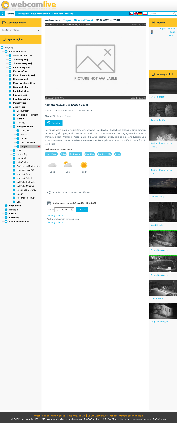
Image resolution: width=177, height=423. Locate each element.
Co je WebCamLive (40, 13)
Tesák (24, 138)
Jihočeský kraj (20, 59)
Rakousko (14, 217)
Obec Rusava (156, 298)
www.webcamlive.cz (57, 419)
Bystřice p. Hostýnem (27, 114)
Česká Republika (17, 51)
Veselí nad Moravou (26, 190)
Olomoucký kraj (21, 87)
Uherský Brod (23, 174)
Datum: (50, 209)
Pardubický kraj (21, 91)
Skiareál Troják (83, 20)
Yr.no (163, 419)
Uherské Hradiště (25, 170)
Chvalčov (25, 130)
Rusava (24, 134)
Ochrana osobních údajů (131, 415)
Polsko (12, 213)
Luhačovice (22, 162)
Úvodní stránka (41, 415)
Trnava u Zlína (28, 142)
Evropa (117, 154)
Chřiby (20, 118)
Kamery (10, 13)
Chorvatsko (15, 205)
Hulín (19, 150)
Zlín (19, 201)
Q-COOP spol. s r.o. (93, 419)
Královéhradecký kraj (24, 75)
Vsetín (20, 194)
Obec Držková (157, 196)
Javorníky (22, 154)
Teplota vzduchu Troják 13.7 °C (168, 32)
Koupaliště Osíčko (159, 250)
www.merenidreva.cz (141, 419)
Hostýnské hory (25, 126)
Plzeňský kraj (20, 95)
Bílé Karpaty (23, 110)
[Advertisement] (144, 5)
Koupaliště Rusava (159, 321)
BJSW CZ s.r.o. (112, 419)
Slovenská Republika (19, 221)
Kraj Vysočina (20, 71)
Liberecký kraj (20, 79)
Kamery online (58, 415)
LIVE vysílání (22, 13)
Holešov (21, 122)
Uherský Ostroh (24, 178)
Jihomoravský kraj (22, 63)
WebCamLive (28, 5)
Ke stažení (57, 13)
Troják (24, 146)
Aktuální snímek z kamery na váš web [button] (68, 192)
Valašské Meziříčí (25, 186)
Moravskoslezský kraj (24, 83)
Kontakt (69, 13)
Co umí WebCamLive (98, 415)
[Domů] (2, 13)
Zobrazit (82, 209)
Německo (13, 209)
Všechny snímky (55, 215)
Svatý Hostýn (156, 225)
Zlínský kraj (19, 107)
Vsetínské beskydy (26, 197)
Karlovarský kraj (21, 67)
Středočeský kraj (21, 99)
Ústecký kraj (19, 103)
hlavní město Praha (22, 55)
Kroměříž (21, 158)
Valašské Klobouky (26, 182)
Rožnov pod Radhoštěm (28, 166)
